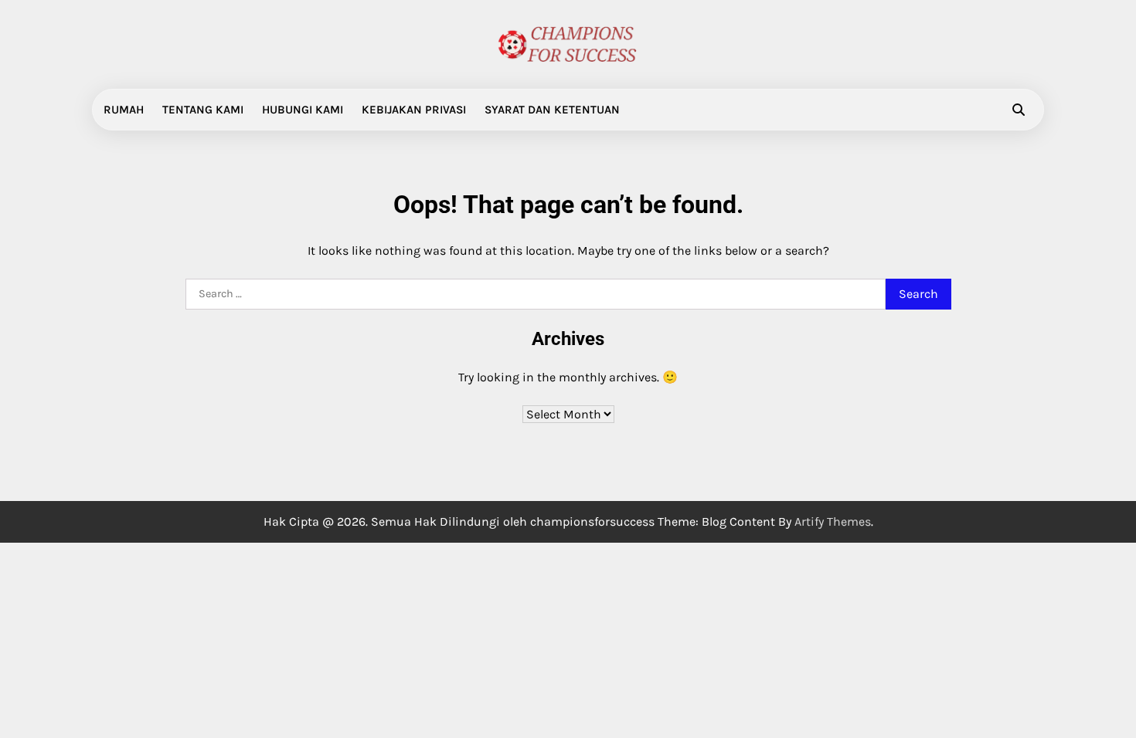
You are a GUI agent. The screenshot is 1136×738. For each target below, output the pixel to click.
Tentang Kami (202, 110)
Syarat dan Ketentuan (552, 110)
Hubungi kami (302, 110)
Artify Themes (832, 521)
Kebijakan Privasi (414, 110)
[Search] (1018, 110)
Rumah (124, 110)
